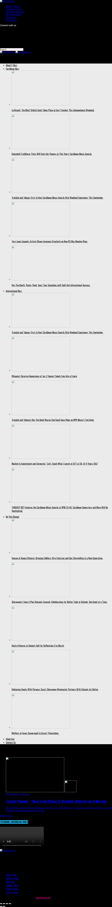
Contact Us (11, 20)
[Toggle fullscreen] (7, 903)
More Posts (6, 815)
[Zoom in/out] (10, 903)
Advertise (11, 17)
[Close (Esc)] (1, 903)
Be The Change (13, 14)
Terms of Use (12, 892)
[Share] (4, 903)
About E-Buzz (13, 6)
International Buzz (15, 12)
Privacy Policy (12, 889)
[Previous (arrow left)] (1, 906)
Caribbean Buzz (14, 9)
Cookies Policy (12, 885)
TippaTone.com (43, 897)
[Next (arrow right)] (4, 906)
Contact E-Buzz (12, 878)
